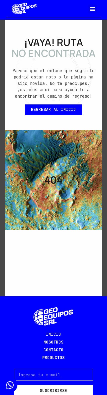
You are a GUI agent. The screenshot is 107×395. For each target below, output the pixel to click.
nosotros (53, 342)
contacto (53, 350)
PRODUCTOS (53, 357)
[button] (92, 8)
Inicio (53, 334)
